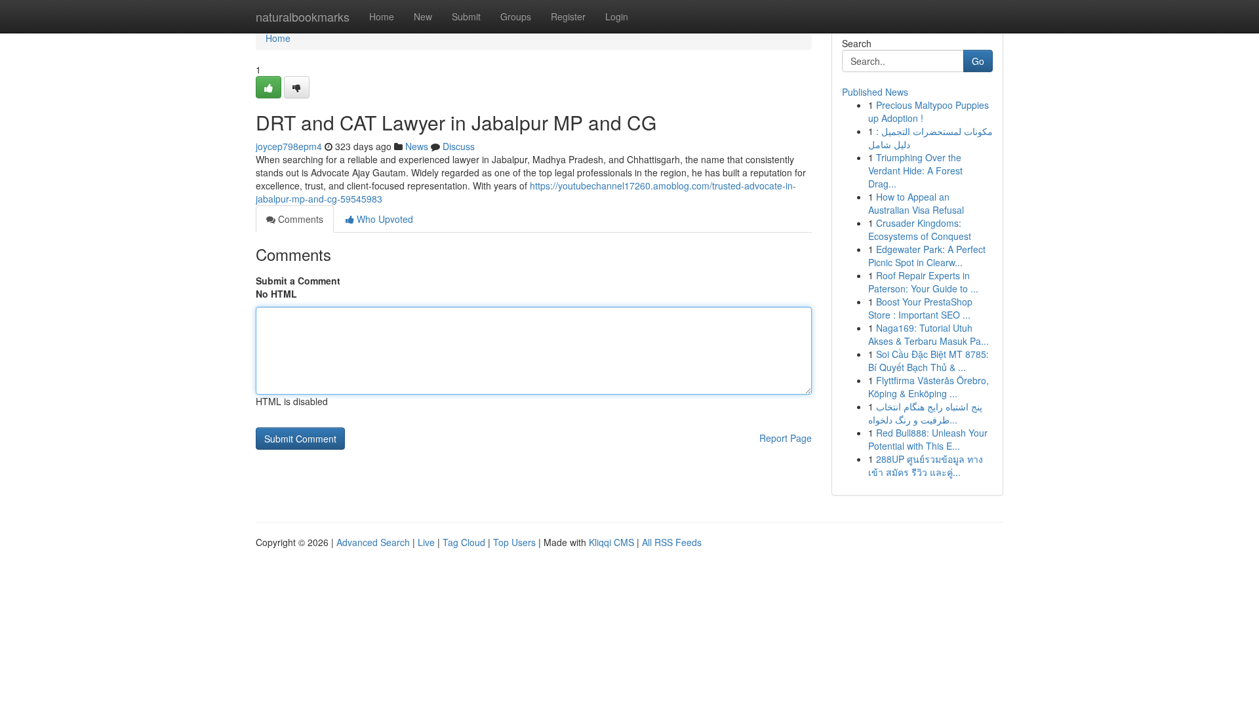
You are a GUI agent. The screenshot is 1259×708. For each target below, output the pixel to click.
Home (381, 16)
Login (616, 16)
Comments (299, 219)
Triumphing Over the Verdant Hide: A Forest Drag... (915, 170)
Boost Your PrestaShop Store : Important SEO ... (920, 308)
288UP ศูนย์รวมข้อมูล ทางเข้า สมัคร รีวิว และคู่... (925, 465)
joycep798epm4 (289, 146)
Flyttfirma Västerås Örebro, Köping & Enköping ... (928, 387)
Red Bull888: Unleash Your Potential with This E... (928, 439)
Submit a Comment (298, 280)
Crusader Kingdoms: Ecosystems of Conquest (919, 229)
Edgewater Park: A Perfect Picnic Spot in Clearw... (927, 256)
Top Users (514, 542)
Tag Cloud (464, 542)
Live (426, 542)
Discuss (459, 146)
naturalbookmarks (303, 16)
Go (978, 61)
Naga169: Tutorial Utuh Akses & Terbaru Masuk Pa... (928, 334)
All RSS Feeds (672, 542)
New (423, 16)
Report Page (785, 437)
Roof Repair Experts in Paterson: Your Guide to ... (923, 282)
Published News (875, 91)
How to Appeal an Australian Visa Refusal (916, 203)
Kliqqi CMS (611, 542)
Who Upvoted (383, 219)
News (416, 146)
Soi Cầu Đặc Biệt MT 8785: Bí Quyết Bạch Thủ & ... (928, 360)
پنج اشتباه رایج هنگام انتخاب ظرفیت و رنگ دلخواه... (925, 413)
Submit (466, 16)
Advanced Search (373, 542)
